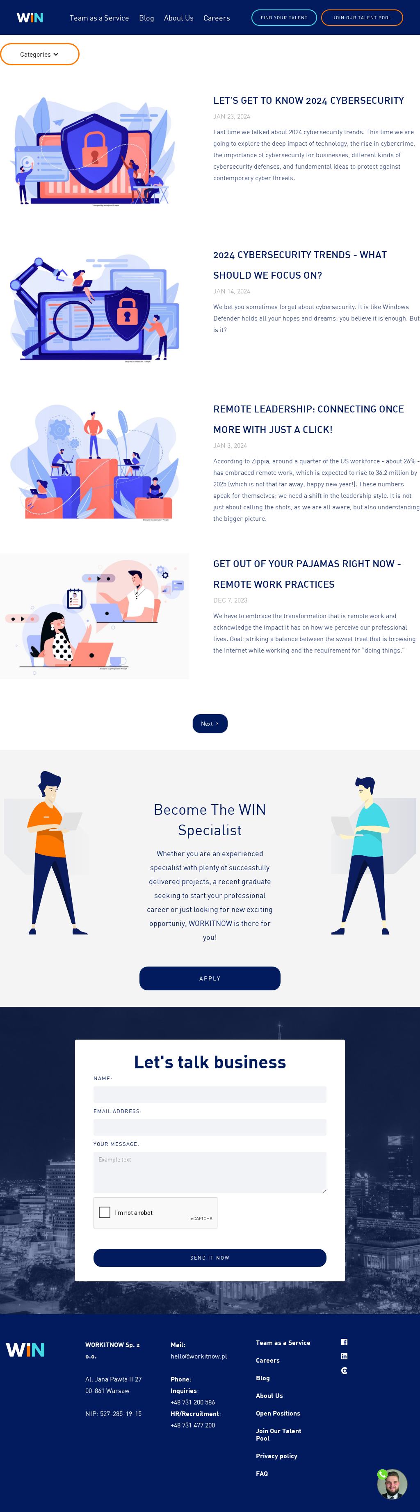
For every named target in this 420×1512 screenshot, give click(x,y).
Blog (146, 17)
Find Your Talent (284, 17)
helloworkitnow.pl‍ (199, 1350)
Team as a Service (99, 17)
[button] (39, 54)
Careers (216, 17)
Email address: (118, 1111)
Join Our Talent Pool (362, 17)
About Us (179, 17)
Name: (103, 1078)
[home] (30, 17)
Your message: (116, 1144)
